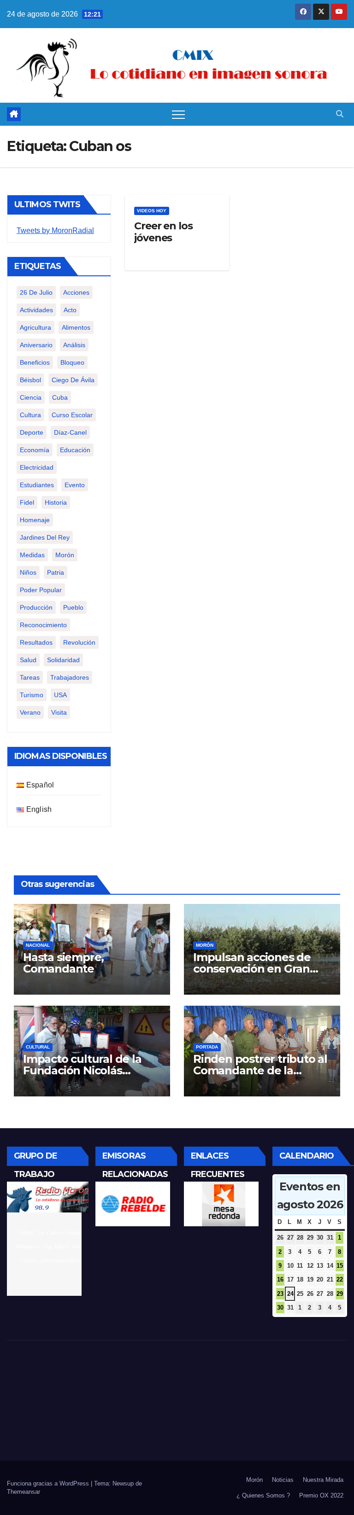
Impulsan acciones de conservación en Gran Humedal (252, 968)
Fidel (27, 502)
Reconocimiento (43, 625)
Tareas (30, 677)
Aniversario (36, 345)
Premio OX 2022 (321, 1495)
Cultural (38, 1046)
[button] (339, 114)
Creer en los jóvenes (163, 232)
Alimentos (76, 327)
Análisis (74, 345)
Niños (28, 572)
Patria (55, 572)
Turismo (31, 695)
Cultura (30, 415)
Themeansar (23, 1491)
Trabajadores (69, 677)
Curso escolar (72, 415)
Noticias (283, 1479)
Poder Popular (41, 590)
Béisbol (30, 380)
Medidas (32, 555)
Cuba (60, 397)
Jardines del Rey (45, 537)
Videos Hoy (151, 210)
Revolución (79, 642)
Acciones (76, 292)
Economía (34, 450)
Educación (75, 450)
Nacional (38, 945)
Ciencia (30, 397)
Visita (59, 712)
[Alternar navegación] (178, 114)
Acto (70, 310)
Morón (64, 555)
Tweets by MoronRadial (55, 230)
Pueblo (73, 607)
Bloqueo (72, 362)
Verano (30, 712)
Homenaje (35, 520)
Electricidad (36, 467)
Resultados (36, 642)
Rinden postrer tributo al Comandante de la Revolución (260, 1070)
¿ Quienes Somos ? (263, 1495)
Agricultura (35, 327)
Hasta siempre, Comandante (63, 962)
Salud (28, 660)
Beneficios (35, 362)
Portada (207, 1046)
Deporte (31, 432)
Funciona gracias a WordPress (49, 1483)
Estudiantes (37, 485)
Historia (56, 502)
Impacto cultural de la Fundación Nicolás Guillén (82, 1070)
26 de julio (36, 292)
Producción (36, 607)
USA (60, 695)
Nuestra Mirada (323, 1479)
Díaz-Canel (70, 432)
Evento (75, 485)
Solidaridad (63, 660)
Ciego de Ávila (73, 380)
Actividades (36, 310)
